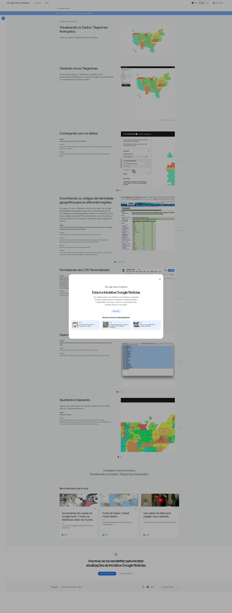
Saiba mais (116, 311)
